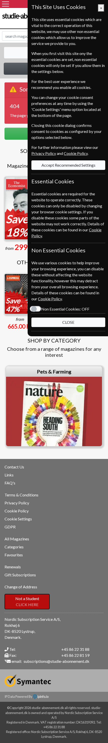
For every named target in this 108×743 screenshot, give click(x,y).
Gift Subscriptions (20, 574)
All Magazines (17, 538)
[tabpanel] (54, 406)
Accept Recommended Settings (68, 165)
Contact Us (14, 466)
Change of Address (21, 586)
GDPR (10, 526)
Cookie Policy (17, 510)
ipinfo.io (42, 697)
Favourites (14, 554)
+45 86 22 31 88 (75, 649)
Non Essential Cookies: (65, 309)
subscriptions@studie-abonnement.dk (56, 661)
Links (9, 474)
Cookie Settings (18, 518)
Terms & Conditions (21, 494)
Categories (14, 546)
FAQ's (10, 482)
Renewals (13, 566)
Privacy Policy (17, 502)
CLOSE (68, 322)
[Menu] (6, 4)
